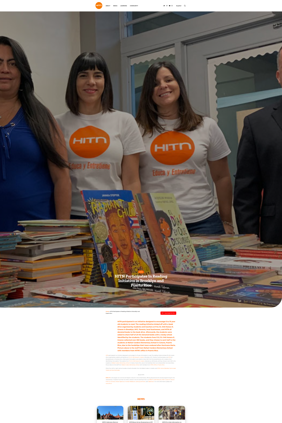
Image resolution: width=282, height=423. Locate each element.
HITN (107, 355)
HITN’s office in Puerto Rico (157, 365)
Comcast (112, 381)
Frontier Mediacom (130, 381)
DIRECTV (151, 379)
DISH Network (157, 379)
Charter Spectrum (120, 381)
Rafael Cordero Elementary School (121, 363)
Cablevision (151, 381)
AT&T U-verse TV (166, 379)
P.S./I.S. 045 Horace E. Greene (136, 357)
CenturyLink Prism (140, 381)
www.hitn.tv (109, 383)
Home (107, 311)
